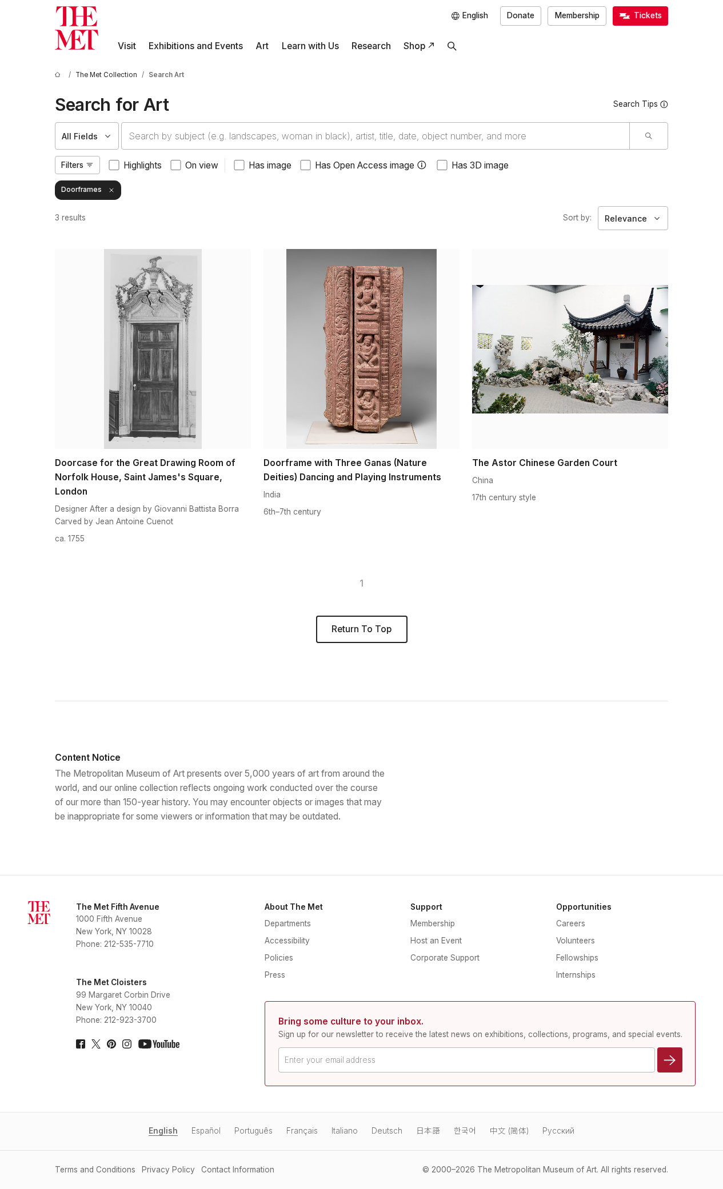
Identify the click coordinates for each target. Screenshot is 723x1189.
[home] (59, 75)
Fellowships (577, 957)
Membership (577, 15)
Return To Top (361, 629)
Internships (576, 974)
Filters (72, 165)
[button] (422, 165)
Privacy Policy (168, 1169)
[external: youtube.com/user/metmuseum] (158, 1044)
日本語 (428, 1130)
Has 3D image (480, 165)
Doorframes (81, 190)
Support (426, 906)
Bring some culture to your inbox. (351, 1021)
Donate (520, 15)
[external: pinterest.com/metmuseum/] (111, 1044)
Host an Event (436, 940)
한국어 (465, 1130)
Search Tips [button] (635, 104)
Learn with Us (310, 46)
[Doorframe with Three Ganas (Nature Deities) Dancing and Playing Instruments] (361, 349)
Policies (279, 957)
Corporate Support (445, 957)
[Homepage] (76, 28)
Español (206, 1130)
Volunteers (575, 940)
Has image (270, 165)
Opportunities (584, 906)
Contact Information (237, 1169)
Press (275, 974)
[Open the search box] (452, 46)
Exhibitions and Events (196, 46)
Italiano (344, 1130)
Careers (570, 923)
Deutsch (387, 1130)
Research (371, 46)
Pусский (558, 1130)
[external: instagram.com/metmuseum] (126, 1044)
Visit (127, 46)
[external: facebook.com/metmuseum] (80, 1044)
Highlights (142, 165)
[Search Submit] (648, 136)
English (163, 1130)
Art (262, 46)
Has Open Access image (364, 165)
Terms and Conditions (95, 1169)
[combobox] (375, 136)
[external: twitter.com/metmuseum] (96, 1044)
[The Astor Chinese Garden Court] (570, 349)
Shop (414, 46)
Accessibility (287, 940)
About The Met (294, 906)
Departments (288, 923)
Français (302, 1130)
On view (201, 165)
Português (253, 1130)
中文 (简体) (509, 1130)
